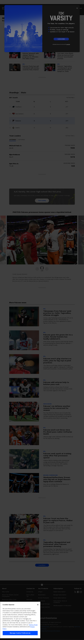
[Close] (38, 604)
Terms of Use (33, 625)
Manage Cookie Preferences (20, 633)
